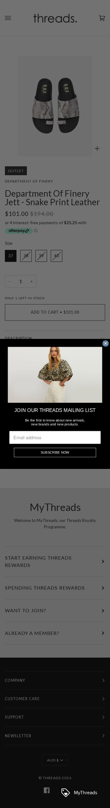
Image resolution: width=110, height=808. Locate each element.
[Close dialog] (105, 343)
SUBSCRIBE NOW (55, 453)
